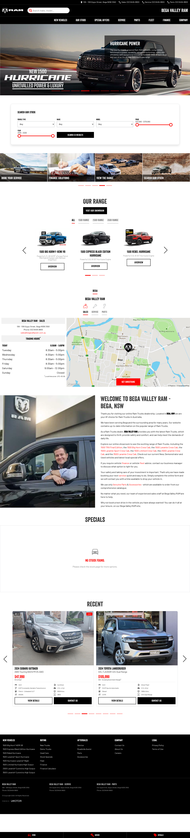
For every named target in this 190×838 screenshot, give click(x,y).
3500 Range (112, 220)
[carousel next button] (165, 250)
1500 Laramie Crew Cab (166, 447)
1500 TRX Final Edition (111, 447)
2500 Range (98, 220)
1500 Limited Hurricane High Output (18, 764)
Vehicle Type (22, 119)
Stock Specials (46, 757)
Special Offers (102, 20)
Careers (118, 753)
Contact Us (73, 700)
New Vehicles (60, 20)
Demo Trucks (45, 749)
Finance (166, 20)
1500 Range (83, 220)
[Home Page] (12, 10)
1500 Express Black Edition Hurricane (19, 749)
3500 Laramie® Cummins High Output (19, 772)
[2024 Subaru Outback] (53, 638)
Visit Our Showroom (95, 210)
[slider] (137, 124)
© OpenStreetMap (182, 386)
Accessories (135, 484)
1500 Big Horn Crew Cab (138, 447)
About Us (119, 749)
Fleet (151, 20)
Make (58, 119)
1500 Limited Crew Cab (145, 450)
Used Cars (44, 753)
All (73, 220)
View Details (33, 700)
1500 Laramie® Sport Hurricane (16, 757)
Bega (95, 290)
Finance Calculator (48, 768)
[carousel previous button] (24, 250)
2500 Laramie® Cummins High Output (19, 768)
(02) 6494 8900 (36, 329)
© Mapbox (172, 386)
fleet (142, 463)
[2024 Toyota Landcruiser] (137, 638)
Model (98, 119)
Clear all (168, 113)
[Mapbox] (74, 384)
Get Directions (128, 381)
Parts (137, 20)
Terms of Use (157, 749)
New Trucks (45, 745)
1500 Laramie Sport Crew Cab (115, 450)
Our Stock (81, 20)
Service (121, 20)
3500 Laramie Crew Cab (124, 454)
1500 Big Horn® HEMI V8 (13, 745)
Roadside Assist (84, 749)
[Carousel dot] (55, 91)
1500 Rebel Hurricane (12, 753)
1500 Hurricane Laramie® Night (16, 761)
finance (125, 463)
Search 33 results (75, 134)
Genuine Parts (120, 484)
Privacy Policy (158, 745)
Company (183, 20)
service (122, 475)
